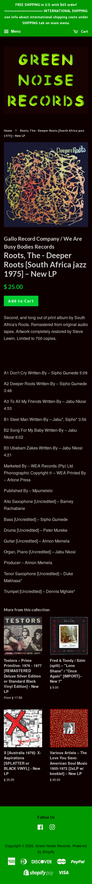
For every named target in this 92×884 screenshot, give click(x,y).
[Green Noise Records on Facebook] (40, 828)
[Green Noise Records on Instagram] (52, 828)
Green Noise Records (53, 845)
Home (8, 130)
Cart (84, 31)
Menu (15, 31)
